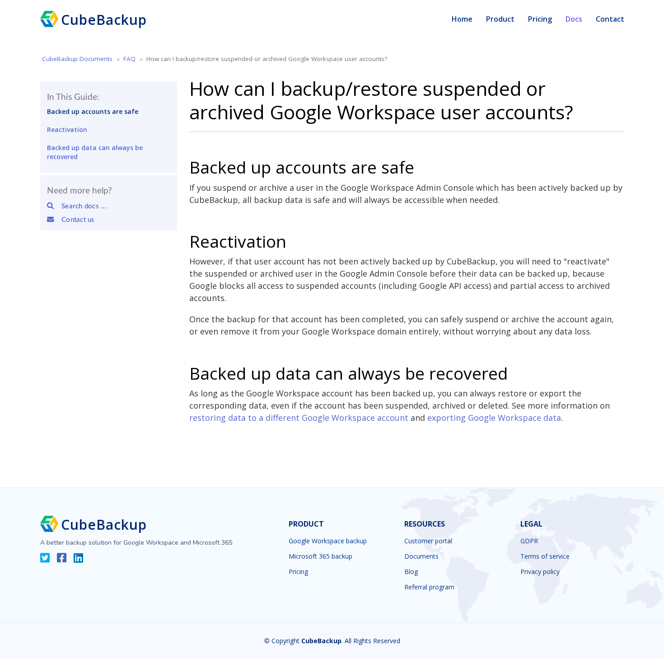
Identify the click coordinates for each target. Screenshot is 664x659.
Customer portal (428, 541)
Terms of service (545, 556)
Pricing (540, 19)
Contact (610, 19)
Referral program (429, 587)
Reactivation (67, 129)
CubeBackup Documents (77, 59)
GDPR (529, 541)
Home (462, 19)
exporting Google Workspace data (494, 417)
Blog (411, 572)
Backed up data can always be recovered (95, 152)
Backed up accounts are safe (92, 111)
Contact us (75, 220)
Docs (574, 19)
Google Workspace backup (328, 541)
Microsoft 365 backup (320, 556)
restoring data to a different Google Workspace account (298, 417)
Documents (421, 556)
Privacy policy (540, 572)
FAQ (129, 59)
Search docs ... (81, 206)
